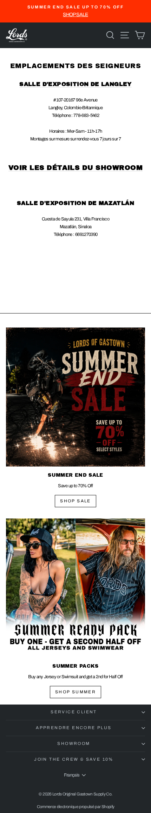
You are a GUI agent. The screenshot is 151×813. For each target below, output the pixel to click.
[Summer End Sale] (75, 397)
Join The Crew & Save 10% (73, 759)
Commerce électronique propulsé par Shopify (75, 806)
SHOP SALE (75, 500)
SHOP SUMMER (75, 691)
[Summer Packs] (75, 587)
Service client (74, 711)
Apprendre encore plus (73, 727)
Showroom (73, 743)
